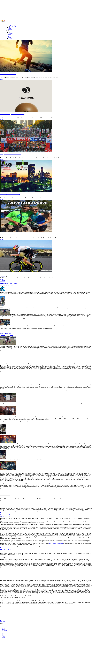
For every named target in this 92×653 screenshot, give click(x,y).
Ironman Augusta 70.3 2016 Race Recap (10, 194)
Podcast (9, 37)
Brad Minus (3, 276)
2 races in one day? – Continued (8, 514)
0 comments (11, 551)
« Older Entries (2, 280)
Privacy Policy (4, 630)
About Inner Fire (10, 33)
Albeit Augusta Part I (5, 333)
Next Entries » (2, 281)
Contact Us (10, 38)
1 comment (11, 285)
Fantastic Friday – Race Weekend (8, 283)
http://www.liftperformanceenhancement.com (56, 543)
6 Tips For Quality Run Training (8, 74)
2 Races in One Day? (5, 549)
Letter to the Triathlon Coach (7, 234)
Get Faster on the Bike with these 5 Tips (10, 274)
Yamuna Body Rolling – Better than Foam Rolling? (12, 114)
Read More (2, 512)
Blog (9, 36)
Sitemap (3, 629)
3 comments (11, 516)
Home (9, 32)
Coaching (9, 34)
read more (1, 79)
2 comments (11, 335)
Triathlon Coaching (13, 35)
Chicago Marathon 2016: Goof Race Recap (10, 154)
